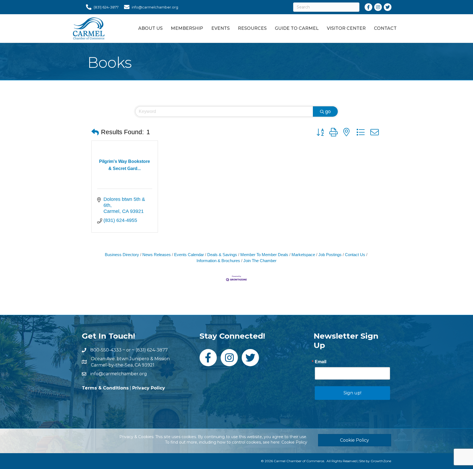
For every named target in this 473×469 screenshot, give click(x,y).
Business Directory (122, 254)
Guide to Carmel (297, 28)
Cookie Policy (294, 442)
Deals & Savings (222, 254)
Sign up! (352, 392)
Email (320, 361)
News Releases (156, 254)
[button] (95, 132)
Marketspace (303, 254)
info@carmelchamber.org (118, 373)
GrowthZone (381, 461)
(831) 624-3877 (151, 350)
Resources (252, 28)
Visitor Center (346, 28)
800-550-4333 (106, 350)
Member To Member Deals (264, 254)
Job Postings (330, 254)
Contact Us (355, 254)
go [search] (328, 111)
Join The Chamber (259, 260)
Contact (385, 28)
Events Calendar (189, 254)
